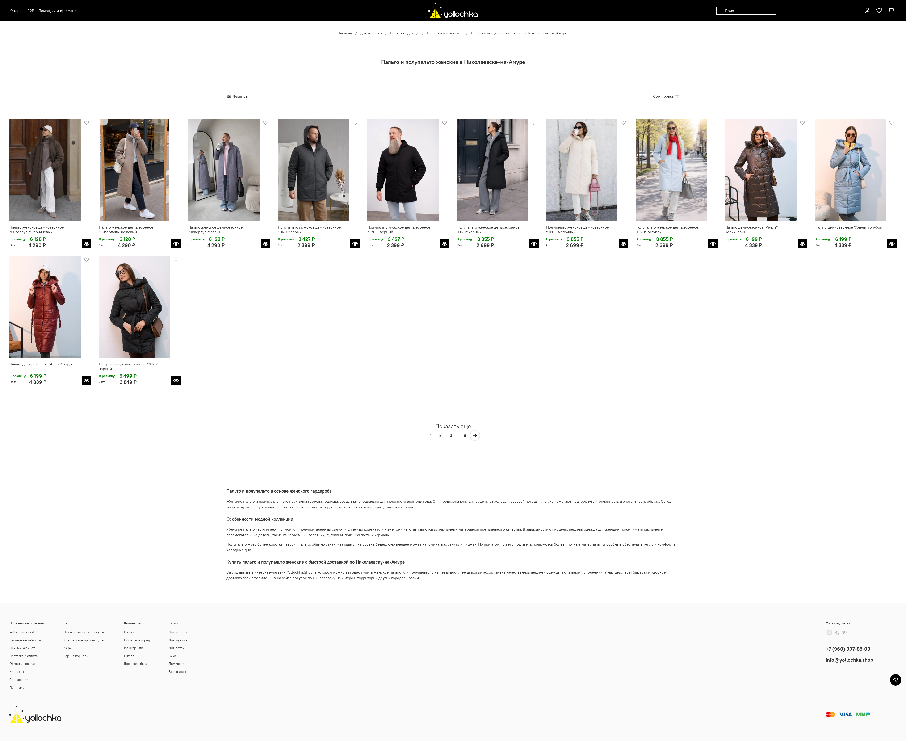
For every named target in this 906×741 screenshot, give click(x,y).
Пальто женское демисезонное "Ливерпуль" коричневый (36, 229)
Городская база (135, 663)
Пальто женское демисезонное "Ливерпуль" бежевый (126, 229)
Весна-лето (177, 672)
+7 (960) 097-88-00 (848, 649)
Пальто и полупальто (445, 33)
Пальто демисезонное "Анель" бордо (41, 364)
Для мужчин (178, 640)
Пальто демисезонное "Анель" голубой (848, 227)
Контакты (16, 672)
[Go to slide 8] (68, 218)
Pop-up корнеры (76, 656)
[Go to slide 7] (60, 218)
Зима (172, 656)
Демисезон (177, 663)
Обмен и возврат (22, 663)
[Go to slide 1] (14, 218)
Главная (345, 33)
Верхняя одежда (404, 33)
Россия (129, 632)
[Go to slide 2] (22, 218)
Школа (129, 656)
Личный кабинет (22, 648)
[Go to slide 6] (53, 218)
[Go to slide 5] (45, 218)
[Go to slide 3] (30, 218)
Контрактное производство (84, 640)
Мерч (67, 648)
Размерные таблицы (25, 640)
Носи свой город (137, 640)
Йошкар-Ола (133, 648)
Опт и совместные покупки (84, 632)
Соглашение (18, 680)
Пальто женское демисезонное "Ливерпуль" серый (215, 229)
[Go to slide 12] (256, 218)
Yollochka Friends (22, 632)
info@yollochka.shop (849, 660)
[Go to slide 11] (250, 218)
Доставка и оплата (23, 656)
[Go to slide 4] (37, 218)
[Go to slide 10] (244, 218)
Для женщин (371, 33)
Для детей (177, 648)
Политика (16, 687)
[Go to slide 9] (76, 218)
